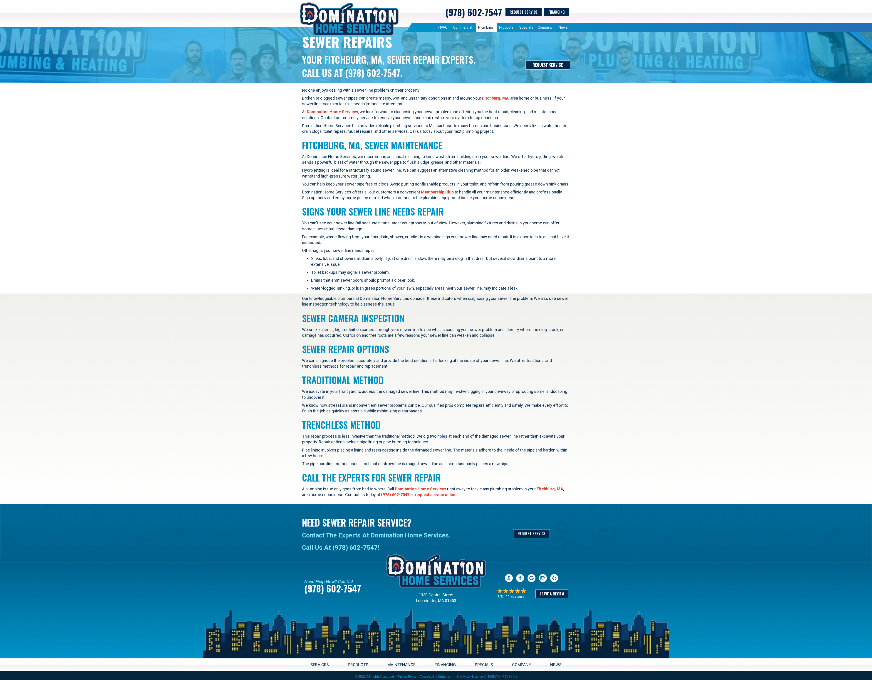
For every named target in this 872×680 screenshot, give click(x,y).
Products (506, 27)
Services (319, 664)
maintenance (401, 664)
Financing (445, 664)
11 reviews (515, 597)
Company (545, 27)
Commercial (462, 27)
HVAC (442, 27)
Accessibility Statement (436, 676)
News (563, 27)
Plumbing (485, 27)
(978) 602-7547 (473, 12)
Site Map (462, 676)
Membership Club (437, 192)
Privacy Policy (406, 676)
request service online (435, 494)
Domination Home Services (332, 111)
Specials (526, 27)
